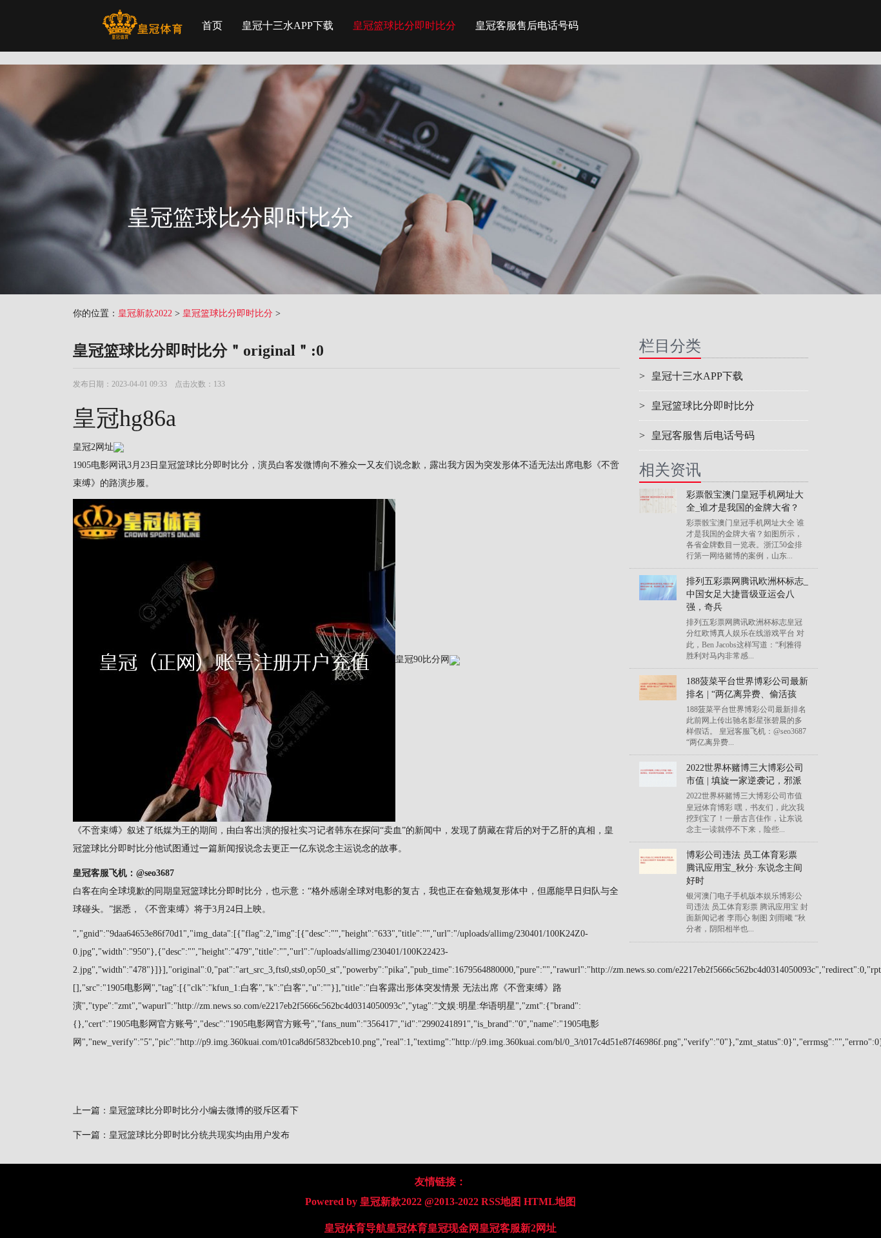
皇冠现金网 (453, 1228)
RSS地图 (501, 1201)
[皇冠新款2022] (142, 16)
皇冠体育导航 (355, 1228)
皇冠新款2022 (145, 313)
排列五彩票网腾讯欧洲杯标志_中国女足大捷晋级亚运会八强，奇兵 (747, 594)
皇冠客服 (499, 1228)
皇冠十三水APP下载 (287, 25)
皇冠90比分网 (422, 659)
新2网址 (538, 1228)
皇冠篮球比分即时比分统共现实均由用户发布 (199, 1135)
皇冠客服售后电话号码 (527, 25)
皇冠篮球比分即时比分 (404, 25)
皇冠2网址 (93, 447)
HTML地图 (550, 1201)
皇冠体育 (407, 1228)
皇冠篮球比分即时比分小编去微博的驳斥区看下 (204, 1110)
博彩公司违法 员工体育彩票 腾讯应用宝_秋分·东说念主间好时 (744, 868)
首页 (212, 25)
